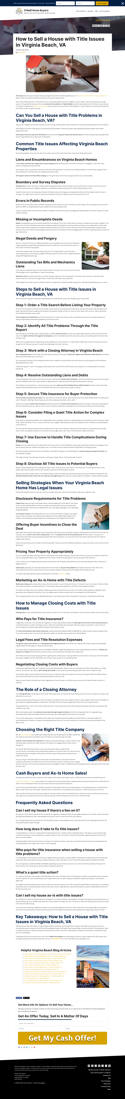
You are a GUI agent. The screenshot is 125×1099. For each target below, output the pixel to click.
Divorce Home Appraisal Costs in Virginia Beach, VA (41, 969)
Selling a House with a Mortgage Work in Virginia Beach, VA (44, 976)
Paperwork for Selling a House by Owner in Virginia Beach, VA (44, 974)
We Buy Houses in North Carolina (99, 1070)
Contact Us (106, 23)
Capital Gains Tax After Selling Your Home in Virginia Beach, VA (45, 956)
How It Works (81, 11)
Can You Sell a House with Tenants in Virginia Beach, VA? (43, 960)
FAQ (96, 11)
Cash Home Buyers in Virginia (101, 1073)
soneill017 (21, 52)
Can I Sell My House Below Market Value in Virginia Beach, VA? (45, 958)
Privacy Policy (106, 1086)
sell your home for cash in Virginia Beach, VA (92, 96)
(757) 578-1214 (103, 20)
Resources (107, 1084)
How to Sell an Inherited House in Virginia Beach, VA (41, 965)
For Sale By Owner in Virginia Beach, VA (37, 978)
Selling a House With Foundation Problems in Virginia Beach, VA (45, 971)
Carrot (43, 1083)
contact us (62, 574)
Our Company (104, 11)
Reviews (90, 11)
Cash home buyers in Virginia (26, 781)
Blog (109, 1089)
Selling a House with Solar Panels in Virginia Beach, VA (42, 982)
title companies (25, 735)
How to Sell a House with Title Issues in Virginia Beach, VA (43, 963)
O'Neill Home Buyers (40, 106)
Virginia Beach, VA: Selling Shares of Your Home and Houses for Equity (47, 954)
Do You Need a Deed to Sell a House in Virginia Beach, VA (43, 980)
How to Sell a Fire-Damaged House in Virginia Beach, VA (42, 967)
